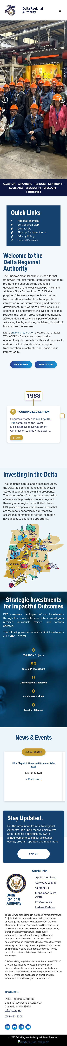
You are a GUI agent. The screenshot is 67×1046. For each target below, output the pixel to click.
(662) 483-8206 (13, 1016)
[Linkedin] (14, 1027)
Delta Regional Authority (33, 10)
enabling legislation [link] (22, 332)
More (17, 438)
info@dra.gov (13, 1010)
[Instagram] (21, 1027)
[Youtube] (28, 1027)
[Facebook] (7, 1027)
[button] (60, 11)
